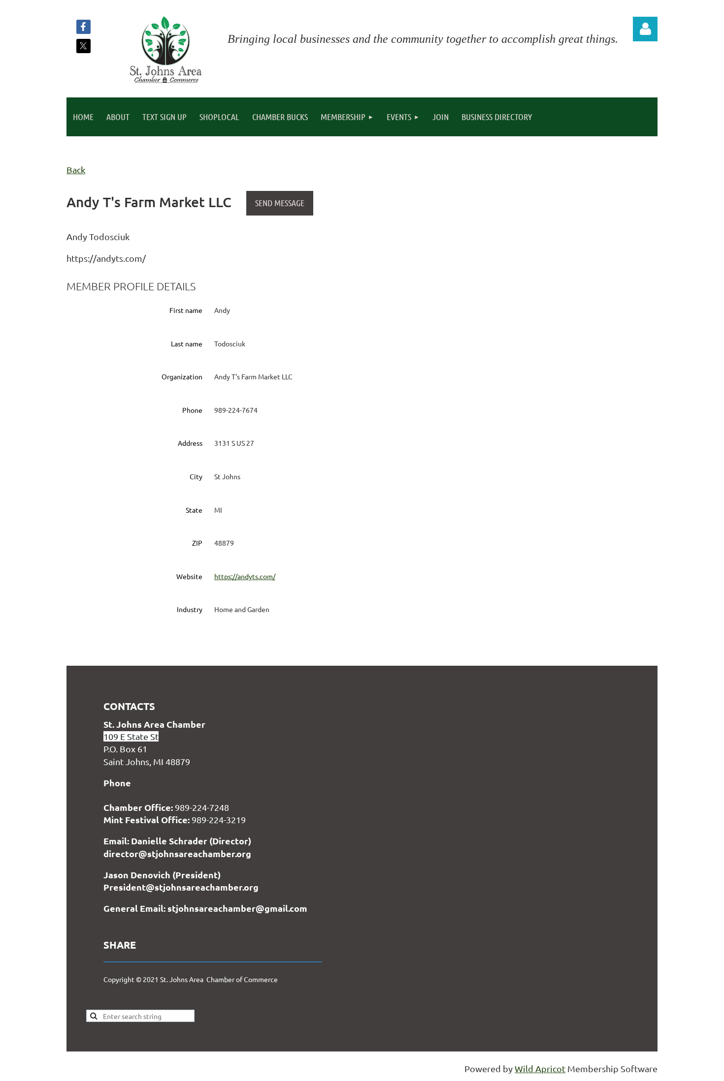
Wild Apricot (540, 1068)
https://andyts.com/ (244, 576)
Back (75, 169)
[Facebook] (83, 27)
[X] (83, 46)
